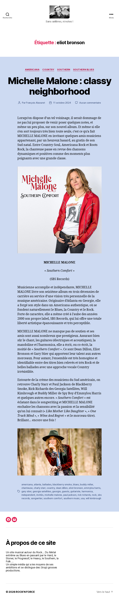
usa (82, 498)
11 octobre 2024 (62, 102)
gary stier (26, 491)
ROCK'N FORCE (25, 591)
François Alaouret (35, 102)
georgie (56, 491)
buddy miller (86, 484)
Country (48, 69)
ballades (46, 484)
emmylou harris (92, 487)
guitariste (75, 491)
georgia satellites (42, 491)
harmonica (87, 491)
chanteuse (27, 487)
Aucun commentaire (90, 102)
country (51, 487)
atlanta (37, 484)
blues (76, 484)
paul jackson (69, 494)
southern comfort (53, 498)
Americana (32, 69)
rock (94, 494)
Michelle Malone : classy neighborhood (59, 86)
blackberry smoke (62, 484)
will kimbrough (93, 498)
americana (27, 484)
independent (28, 494)
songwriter (36, 498)
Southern (63, 69)
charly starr (40, 487)
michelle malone (53, 494)
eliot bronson (76, 487)
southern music (72, 498)
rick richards (84, 494)
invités (39, 494)
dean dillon (62, 487)
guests (65, 491)
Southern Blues (83, 69)
